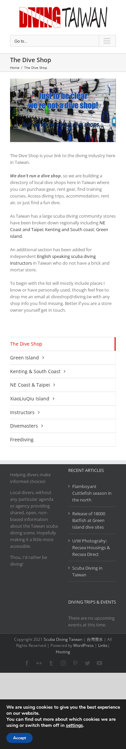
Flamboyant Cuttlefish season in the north (92, 493)
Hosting (63, 652)
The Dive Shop (26, 344)
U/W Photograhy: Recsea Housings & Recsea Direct (91, 547)
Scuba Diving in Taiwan (87, 571)
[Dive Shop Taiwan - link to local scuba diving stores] (63, 110)
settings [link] (74, 725)
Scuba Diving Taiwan (63, 639)
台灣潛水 (95, 639)
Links (103, 645)
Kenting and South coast (69, 229)
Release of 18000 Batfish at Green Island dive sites (88, 520)
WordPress (83, 645)
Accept (19, 738)
